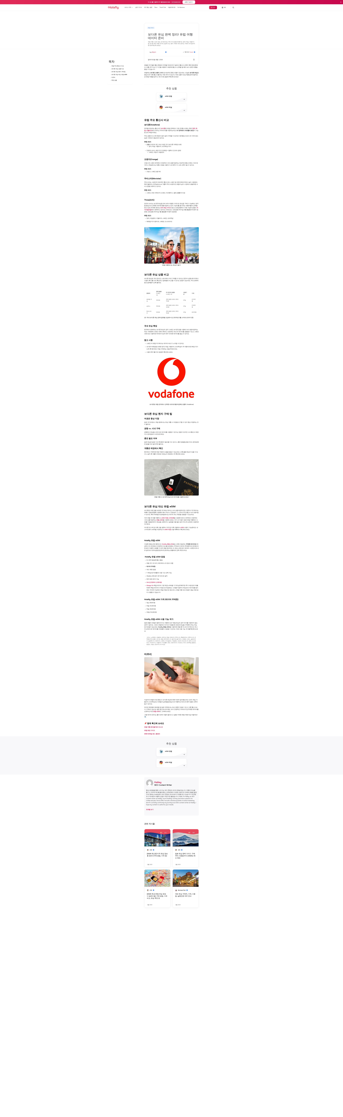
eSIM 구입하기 (189, 2)
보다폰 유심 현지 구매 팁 (118, 71)
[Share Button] (194, 59)
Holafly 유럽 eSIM (167, 544)
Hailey (157, 782)
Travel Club (163, 7)
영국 (193, 128)
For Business (181, 7)
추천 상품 (114, 80)
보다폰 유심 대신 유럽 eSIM (119, 74)
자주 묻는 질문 (148, 7)
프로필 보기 (150, 809)
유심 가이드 (151, 27)
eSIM (182, 527)
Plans (155, 7)
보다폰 (163, 128)
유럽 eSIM (159, 520)
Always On (149, 585)
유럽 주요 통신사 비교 (117, 66)
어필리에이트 (171, 7)
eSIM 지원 (167, 529)
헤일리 (154, 52)
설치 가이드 (138, 7)
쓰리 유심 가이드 (165, 207)
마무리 (113, 77)
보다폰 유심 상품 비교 (117, 68)
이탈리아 (149, 130)
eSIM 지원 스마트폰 (167, 518)
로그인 (213, 7)
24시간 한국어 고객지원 (154, 582)
